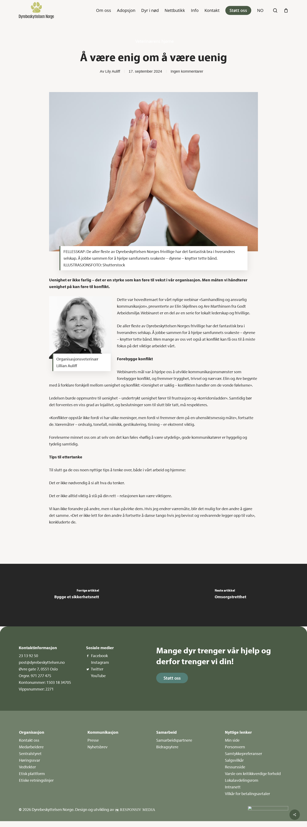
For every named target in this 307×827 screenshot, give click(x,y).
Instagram (100, 662)
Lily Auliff (112, 71)
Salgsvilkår (234, 760)
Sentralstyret (30, 753)
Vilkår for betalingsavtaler (247, 793)
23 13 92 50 (28, 655)
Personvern (235, 746)
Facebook (99, 655)
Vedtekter (27, 766)
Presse (93, 740)
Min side (232, 740)
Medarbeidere (31, 746)
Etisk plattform (32, 773)
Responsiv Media (137, 810)
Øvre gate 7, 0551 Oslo (38, 668)
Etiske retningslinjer (36, 780)
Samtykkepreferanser (243, 753)
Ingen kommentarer (187, 71)
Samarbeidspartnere (174, 740)
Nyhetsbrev (98, 746)
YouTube (98, 675)
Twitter (97, 668)
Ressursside (235, 766)
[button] (172, 678)
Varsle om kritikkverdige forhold (253, 773)
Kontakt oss (29, 740)
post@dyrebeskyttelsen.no (42, 662)
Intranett (233, 786)
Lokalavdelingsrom (241, 780)
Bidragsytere (167, 746)
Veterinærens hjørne (154, 41)
